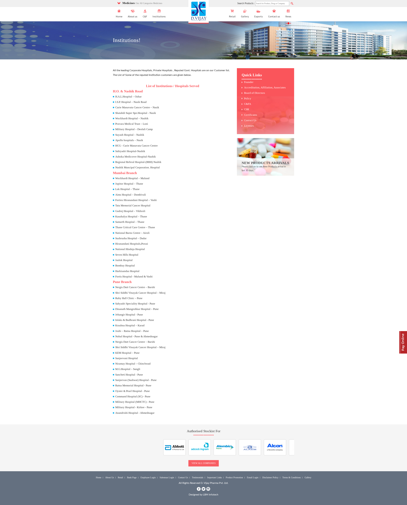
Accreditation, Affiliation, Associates (265, 87)
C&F (145, 16)
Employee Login (148, 477)
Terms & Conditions (291, 477)
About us (132, 16)
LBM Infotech (210, 494)
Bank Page (132, 477)
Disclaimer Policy (270, 477)
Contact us (274, 16)
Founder (248, 82)
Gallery (245, 16)
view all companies (204, 463)
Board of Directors (254, 92)
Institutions (159, 16)
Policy (247, 98)
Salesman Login (167, 477)
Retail (232, 16)
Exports (258, 16)
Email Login (252, 477)
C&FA (247, 103)
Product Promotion (234, 477)
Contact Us (250, 120)
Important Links (214, 477)
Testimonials (197, 477)
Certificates (250, 114)
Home (119, 16)
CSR (246, 109)
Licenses (249, 125)
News (288, 16)
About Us (109, 477)
